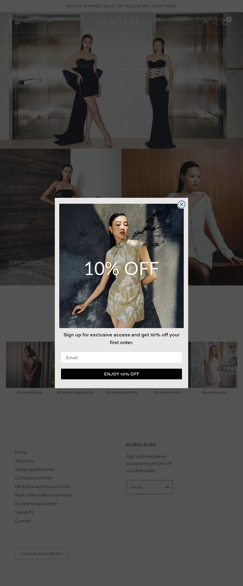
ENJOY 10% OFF (121, 374)
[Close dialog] (181, 204)
